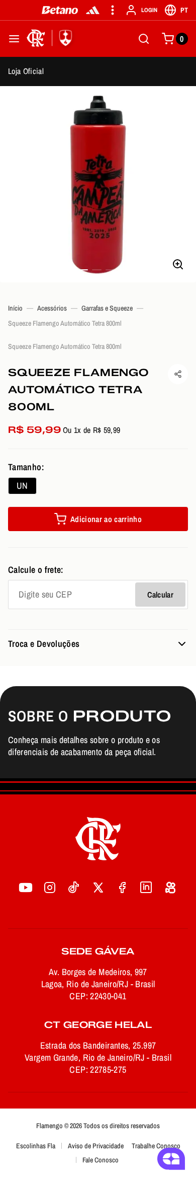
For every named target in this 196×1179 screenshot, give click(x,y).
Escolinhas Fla (35, 1145)
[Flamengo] (51, 39)
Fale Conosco (100, 1159)
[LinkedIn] (146, 887)
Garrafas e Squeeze (107, 308)
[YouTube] (26, 887)
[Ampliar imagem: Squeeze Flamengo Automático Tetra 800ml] (98, 184)
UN (22, 485)
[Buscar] (144, 39)
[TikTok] (74, 887)
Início (15, 308)
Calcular (160, 594)
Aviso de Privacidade (96, 1145)
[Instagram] (50, 887)
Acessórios (52, 308)
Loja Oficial (26, 71)
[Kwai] (170, 887)
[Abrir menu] (14, 39)
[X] (98, 887)
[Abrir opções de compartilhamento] (178, 374)
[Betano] (60, 10)
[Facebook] (122, 887)
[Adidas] (93, 10)
